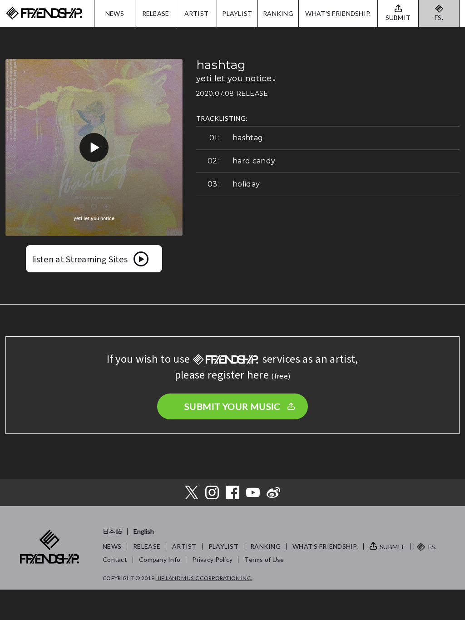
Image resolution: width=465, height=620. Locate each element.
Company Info (159, 559)
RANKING (278, 13)
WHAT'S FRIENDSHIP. (338, 13)
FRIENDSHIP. (44, 13)
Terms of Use (264, 559)
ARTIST (196, 13)
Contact (115, 559)
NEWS (114, 13)
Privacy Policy (212, 559)
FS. (439, 17)
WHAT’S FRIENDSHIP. (325, 546)
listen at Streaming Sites (80, 259)
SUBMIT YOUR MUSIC (232, 406)
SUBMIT (392, 547)
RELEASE (155, 13)
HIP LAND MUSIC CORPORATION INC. (203, 578)
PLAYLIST (237, 13)
